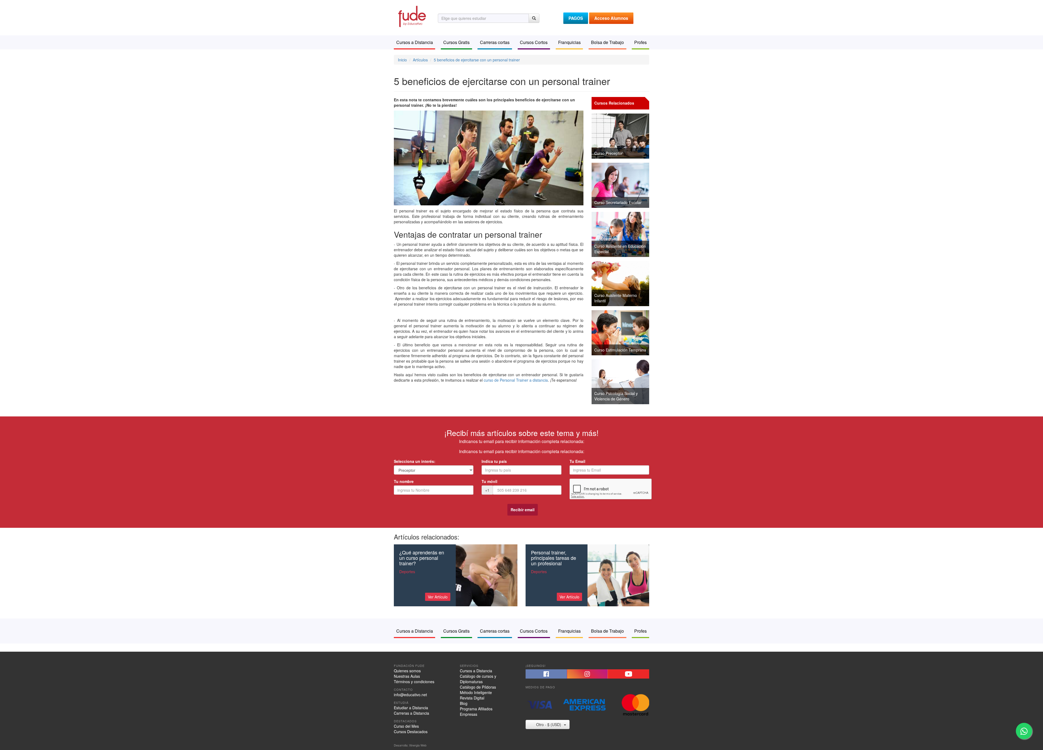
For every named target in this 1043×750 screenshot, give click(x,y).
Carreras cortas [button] (495, 42)
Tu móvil (489, 481)
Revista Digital (472, 698)
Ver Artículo (438, 597)
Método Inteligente (476, 692)
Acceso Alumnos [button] (611, 18)
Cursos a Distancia (476, 670)
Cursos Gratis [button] (456, 42)
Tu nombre (404, 481)
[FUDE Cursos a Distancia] (411, 15)
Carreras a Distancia (411, 713)
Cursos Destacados (411, 731)
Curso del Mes (406, 726)
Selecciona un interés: (414, 461)
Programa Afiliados (476, 708)
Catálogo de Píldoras (478, 687)
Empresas (468, 714)
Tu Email (577, 461)
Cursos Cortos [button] (534, 42)
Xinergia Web (417, 745)
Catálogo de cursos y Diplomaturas (478, 678)
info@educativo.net (410, 694)
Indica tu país (494, 461)
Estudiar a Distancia (411, 707)
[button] (546, 674)
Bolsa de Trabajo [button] (607, 42)
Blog (463, 703)
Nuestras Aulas (407, 676)
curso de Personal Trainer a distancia (516, 380)
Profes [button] (640, 42)
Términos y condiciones (414, 681)
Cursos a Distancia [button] (414, 42)
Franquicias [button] (569, 42)
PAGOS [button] (575, 18)
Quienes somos (407, 670)
